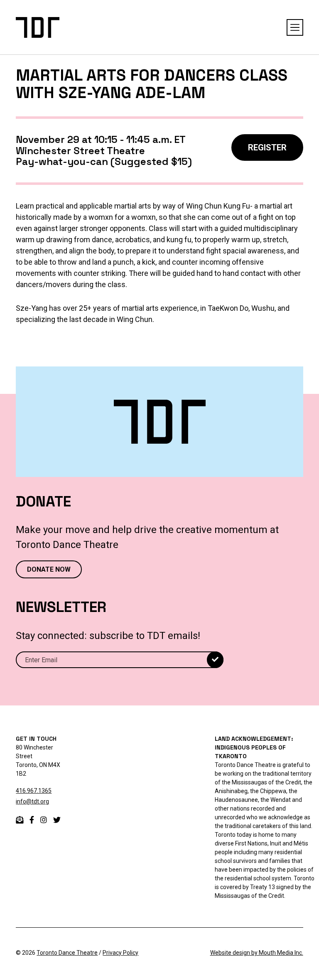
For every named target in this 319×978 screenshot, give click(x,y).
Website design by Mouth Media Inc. (256, 952)
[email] (19, 820)
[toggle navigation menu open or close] (295, 27)
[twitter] (57, 820)
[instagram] (43, 820)
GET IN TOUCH (36, 738)
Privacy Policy (120, 952)
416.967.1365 (34, 790)
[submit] (215, 659)
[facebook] (31, 820)
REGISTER (267, 147)
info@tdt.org (32, 801)
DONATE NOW (49, 569)
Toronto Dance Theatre (67, 952)
